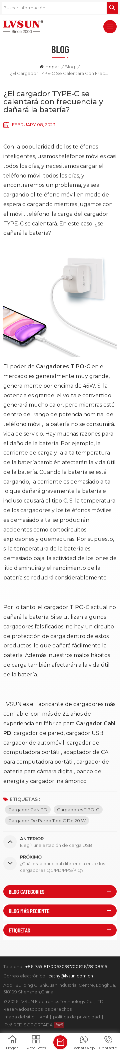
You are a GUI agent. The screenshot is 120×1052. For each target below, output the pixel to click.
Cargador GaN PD (27, 809)
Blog (70, 66)
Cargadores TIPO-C (78, 809)
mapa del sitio (19, 1016)
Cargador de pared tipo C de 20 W (47, 820)
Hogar (52, 66)
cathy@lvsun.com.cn (70, 975)
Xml (44, 1016)
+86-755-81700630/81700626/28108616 (66, 966)
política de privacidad (76, 1016)
